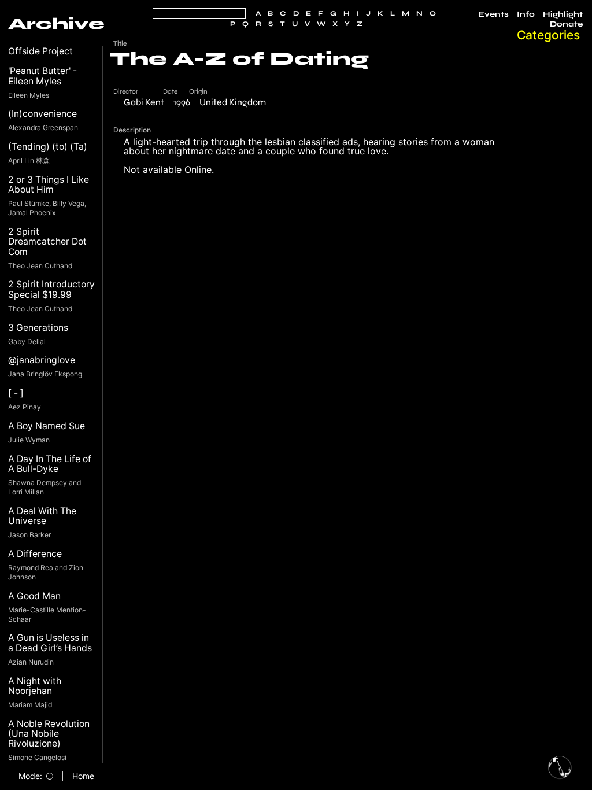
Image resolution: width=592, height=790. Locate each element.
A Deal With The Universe (42, 516)
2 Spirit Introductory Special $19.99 (51, 289)
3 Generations (38, 328)
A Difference (35, 554)
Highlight (563, 14)
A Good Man (34, 596)
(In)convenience (42, 114)
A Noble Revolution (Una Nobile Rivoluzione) (49, 734)
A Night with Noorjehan (34, 686)
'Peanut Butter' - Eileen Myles (42, 76)
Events (493, 14)
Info (526, 14)
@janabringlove (41, 360)
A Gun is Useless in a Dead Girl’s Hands (50, 643)
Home (83, 776)
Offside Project (40, 51)
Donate (566, 24)
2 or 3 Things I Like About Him (48, 185)
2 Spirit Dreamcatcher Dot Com (47, 242)
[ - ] (16, 393)
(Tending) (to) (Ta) (47, 147)
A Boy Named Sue (46, 426)
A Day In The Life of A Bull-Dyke (49, 464)
